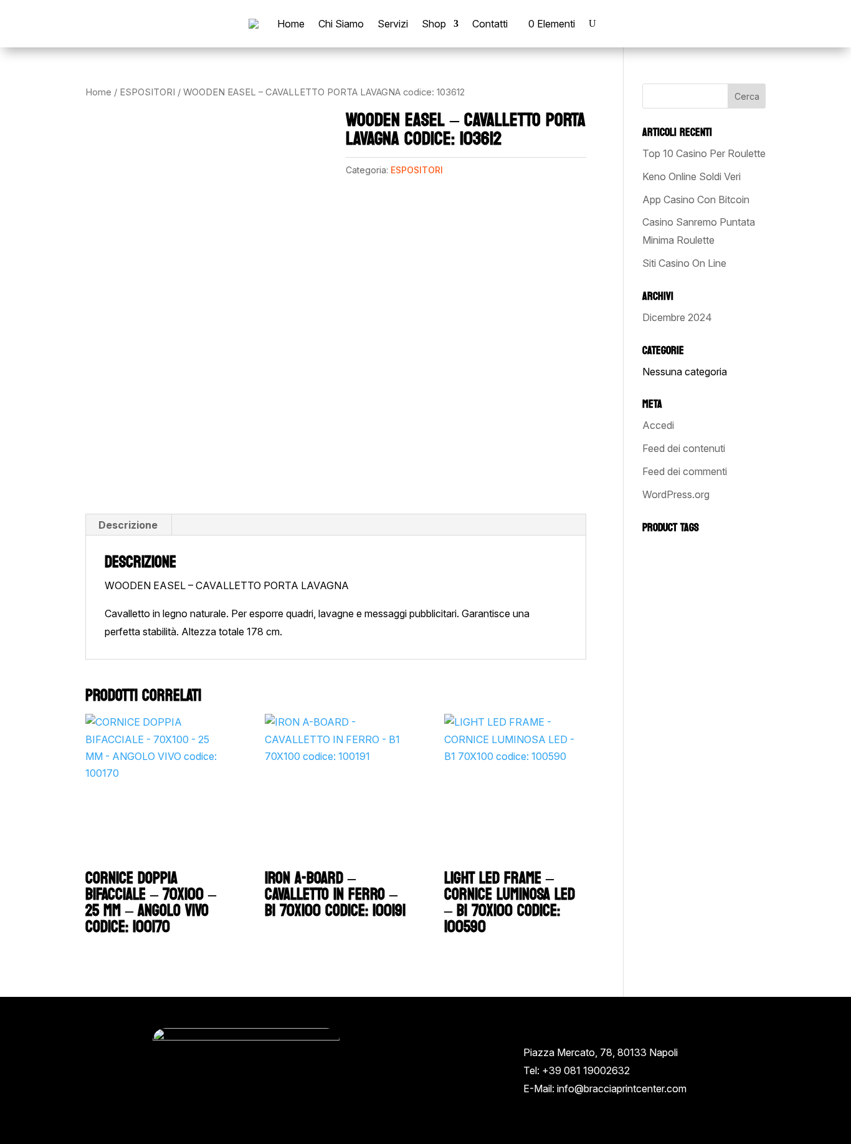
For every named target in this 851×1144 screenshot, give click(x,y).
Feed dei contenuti (683, 448)
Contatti (490, 23)
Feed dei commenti (684, 471)
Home (291, 23)
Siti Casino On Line (684, 263)
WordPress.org (676, 494)
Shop (434, 23)
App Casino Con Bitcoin (695, 199)
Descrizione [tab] (128, 525)
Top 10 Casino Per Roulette (704, 153)
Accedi (658, 425)
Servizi (393, 23)
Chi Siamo (341, 23)
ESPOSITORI (147, 92)
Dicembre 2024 (677, 317)
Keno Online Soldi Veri (691, 176)
